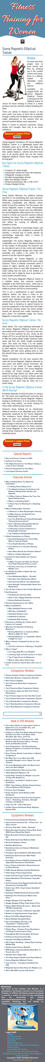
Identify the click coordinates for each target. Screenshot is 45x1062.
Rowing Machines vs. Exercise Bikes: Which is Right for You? (23, 633)
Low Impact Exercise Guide (17, 471)
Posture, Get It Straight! (15, 790)
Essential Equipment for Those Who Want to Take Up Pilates (23, 540)
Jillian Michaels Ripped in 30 (17, 773)
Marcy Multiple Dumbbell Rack (18, 919)
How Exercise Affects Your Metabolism (24, 582)
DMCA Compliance (14, 1043)
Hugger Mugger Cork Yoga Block (19, 900)
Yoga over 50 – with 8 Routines (18, 805)
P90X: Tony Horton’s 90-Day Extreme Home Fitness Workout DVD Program (23, 786)
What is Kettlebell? (13, 606)
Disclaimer (11, 1041)
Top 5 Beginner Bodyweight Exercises (24, 533)
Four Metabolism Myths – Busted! (22, 576)
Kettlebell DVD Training (17, 619)
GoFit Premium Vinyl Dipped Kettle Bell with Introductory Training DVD (24, 884)
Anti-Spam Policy (14, 1036)
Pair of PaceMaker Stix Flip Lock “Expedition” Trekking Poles (19, 923)
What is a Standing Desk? (19, 501)
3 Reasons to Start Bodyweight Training (24, 511)
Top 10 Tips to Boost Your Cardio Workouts (23, 589)
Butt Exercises (12, 592)
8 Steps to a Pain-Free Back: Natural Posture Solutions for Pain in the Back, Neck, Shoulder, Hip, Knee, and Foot (24, 734)
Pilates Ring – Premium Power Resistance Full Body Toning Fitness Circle (23, 930)
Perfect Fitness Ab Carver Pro (18, 926)
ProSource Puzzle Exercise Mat (18, 937)
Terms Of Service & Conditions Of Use (22, 1051)
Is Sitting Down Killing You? (19, 487)
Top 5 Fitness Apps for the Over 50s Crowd (23, 696)
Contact (10, 1034)
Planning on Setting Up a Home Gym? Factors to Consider (21, 623)
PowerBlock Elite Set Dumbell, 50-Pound (22, 934)
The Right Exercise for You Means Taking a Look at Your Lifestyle (23, 465)
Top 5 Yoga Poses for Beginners (21, 657)
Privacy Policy (13, 1047)
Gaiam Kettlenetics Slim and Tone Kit (21, 770)
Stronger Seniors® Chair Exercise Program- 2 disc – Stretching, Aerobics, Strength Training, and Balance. (23, 800)
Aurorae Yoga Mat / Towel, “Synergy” (21, 827)
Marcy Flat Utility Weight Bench (18, 916)
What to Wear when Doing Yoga (21, 660)
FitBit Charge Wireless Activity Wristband (22, 870)
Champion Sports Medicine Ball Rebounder (23, 853)
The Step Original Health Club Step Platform (24, 957)
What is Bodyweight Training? (18, 509)
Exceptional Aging (10, 1053)
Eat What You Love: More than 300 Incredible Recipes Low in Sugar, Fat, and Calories (23, 760)
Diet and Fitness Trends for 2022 (19, 458)
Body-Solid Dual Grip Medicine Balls (20, 840)
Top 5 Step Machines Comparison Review (23, 707)
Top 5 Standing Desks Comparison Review (23, 704)
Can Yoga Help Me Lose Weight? (21, 652)
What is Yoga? (11, 649)
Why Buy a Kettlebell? (17, 611)
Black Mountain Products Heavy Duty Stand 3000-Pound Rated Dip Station (24, 831)
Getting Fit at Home (14, 461)
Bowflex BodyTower (14, 845)
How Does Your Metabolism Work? (22, 579)
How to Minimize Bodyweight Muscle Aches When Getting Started (23, 525)
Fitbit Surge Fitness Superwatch (19, 873)
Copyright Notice (14, 1039)
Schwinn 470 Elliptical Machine (18, 939)
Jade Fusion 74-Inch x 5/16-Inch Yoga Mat (23, 911)
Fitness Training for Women (22, 19)
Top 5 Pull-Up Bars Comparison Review (22, 701)
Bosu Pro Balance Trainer (16, 842)
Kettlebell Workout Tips (18, 614)
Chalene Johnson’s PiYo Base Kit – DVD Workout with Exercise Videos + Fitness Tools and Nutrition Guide (22, 741)
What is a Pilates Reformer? (19, 554)
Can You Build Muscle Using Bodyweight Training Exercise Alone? (25, 520)
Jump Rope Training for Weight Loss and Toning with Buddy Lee (22, 777)
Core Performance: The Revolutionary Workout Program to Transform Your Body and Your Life (23, 748)
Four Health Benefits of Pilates (20, 544)
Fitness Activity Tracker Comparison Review (24, 675)
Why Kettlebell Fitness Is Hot (20, 608)
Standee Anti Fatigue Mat (16, 955)
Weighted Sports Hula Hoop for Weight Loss (24, 968)
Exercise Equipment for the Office (19, 469)
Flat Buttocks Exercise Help (19, 595)
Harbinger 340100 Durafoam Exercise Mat (22, 893)
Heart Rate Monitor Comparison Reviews (22, 678)
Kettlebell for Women (17, 617)
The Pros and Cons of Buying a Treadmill (25, 646)
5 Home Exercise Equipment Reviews (21, 820)
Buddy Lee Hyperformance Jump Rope (21, 913)
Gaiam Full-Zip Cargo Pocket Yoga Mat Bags (24, 876)
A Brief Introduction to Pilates (18, 536)
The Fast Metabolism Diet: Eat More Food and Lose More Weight (23, 766)
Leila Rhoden (28, 1060)
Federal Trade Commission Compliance (23, 1045)
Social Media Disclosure (17, 1049)
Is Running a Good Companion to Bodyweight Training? (22, 530)
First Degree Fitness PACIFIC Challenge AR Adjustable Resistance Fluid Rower (23, 861)
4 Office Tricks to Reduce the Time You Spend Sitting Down (24, 497)
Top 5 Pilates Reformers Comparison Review (24, 698)
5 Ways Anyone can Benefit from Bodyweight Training (21, 515)
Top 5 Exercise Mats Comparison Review (22, 688)
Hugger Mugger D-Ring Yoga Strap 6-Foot (23, 903)
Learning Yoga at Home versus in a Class (25, 655)
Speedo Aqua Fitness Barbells (18, 947)
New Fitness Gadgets (14, 681)
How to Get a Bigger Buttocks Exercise (24, 598)
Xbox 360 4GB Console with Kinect (20, 970)
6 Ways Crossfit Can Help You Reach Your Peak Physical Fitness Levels (23, 563)
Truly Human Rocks (28, 1053)
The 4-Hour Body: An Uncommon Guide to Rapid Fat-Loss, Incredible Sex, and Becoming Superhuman (23, 727)
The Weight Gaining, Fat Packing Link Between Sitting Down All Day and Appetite (23, 491)
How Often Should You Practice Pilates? (24, 551)
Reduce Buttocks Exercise (19, 600)
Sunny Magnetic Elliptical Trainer (19, 960)
